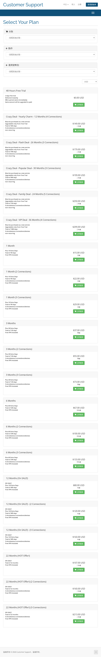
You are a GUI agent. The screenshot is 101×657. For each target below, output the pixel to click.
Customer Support (23, 5)
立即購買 (79, 105)
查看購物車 (92, 4)
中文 (65, 4)
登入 (73, 4)
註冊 (79, 4)
